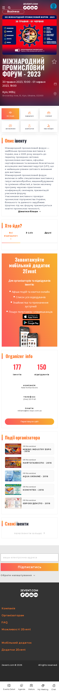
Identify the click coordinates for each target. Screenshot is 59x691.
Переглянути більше (28, 534)
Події (22, 437)
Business (13, 11)
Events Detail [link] (9, 689)
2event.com (8, 665)
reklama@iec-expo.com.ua (30, 411)
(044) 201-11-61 (29, 399)
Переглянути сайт (30, 421)
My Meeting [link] (43, 689)
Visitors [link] (31, 689)
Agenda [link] (21, 689)
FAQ (5, 622)
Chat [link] (53, 689)
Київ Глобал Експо (29, 388)
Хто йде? (13, 225)
